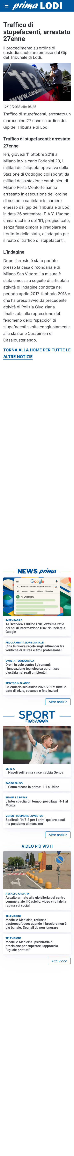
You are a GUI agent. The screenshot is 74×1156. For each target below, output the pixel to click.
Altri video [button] (59, 961)
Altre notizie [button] (58, 702)
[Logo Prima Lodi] (37, 5)
